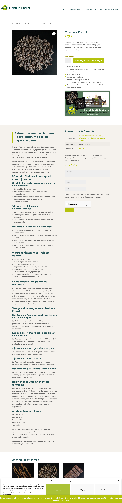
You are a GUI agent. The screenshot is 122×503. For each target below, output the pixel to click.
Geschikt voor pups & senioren (90, 136)
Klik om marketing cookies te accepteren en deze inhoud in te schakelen (87, 103)
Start (14, 24)
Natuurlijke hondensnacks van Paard (29, 24)
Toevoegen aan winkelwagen (88, 60)
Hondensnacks (74, 10)
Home (63, 10)
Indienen (69, 210)
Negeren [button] (65, 500)
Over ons (88, 10)
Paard (81, 148)
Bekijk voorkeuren (107, 490)
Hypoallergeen (84, 138)
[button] (118, 481)
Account (98, 10)
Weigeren (82, 490)
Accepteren (58, 490)
